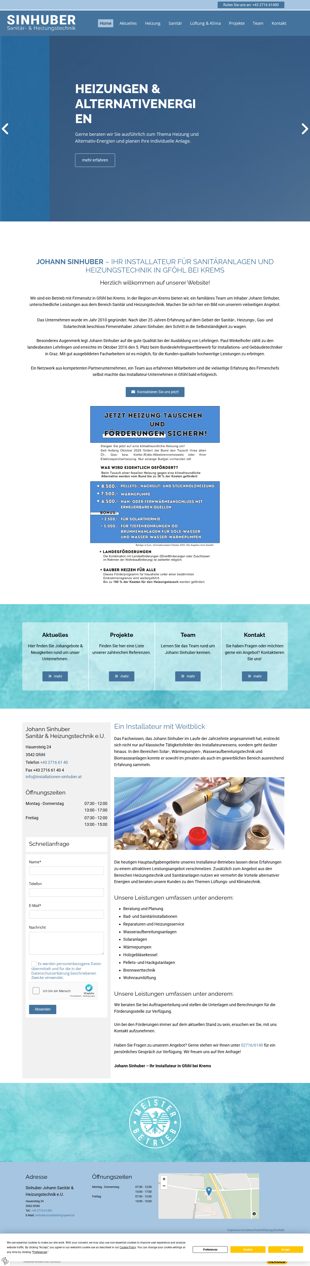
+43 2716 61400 (42, 1210)
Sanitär (175, 23)
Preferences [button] (40, 1252)
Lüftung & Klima (205, 23)
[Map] (208, 1196)
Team (258, 23)
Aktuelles (128, 23)
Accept (285, 1249)
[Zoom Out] (164, 1185)
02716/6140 (252, 1045)
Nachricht (37, 927)
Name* (35, 862)
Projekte (237, 23)
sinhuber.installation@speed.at (54, 1215)
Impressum (234, 1230)
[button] (251, 5)
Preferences (210, 1249)
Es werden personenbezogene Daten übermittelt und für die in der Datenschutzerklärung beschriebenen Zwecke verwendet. (66, 970)
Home (105, 23)
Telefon (35, 884)
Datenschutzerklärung (258, 1230)
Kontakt (279, 23)
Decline (248, 1249)
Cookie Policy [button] (128, 1247)
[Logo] (41, 23)
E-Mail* (35, 906)
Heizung (152, 23)
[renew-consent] (5, 1261)
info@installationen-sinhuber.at (54, 776)
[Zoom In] (164, 1179)
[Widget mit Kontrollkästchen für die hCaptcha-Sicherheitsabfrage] (63, 990)
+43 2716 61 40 (54, 762)
